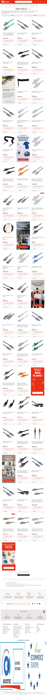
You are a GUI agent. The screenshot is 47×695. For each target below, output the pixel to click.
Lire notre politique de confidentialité (7, 687)
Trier (12, 15)
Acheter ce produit (9, 40)
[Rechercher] (30, 2)
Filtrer (35, 15)
